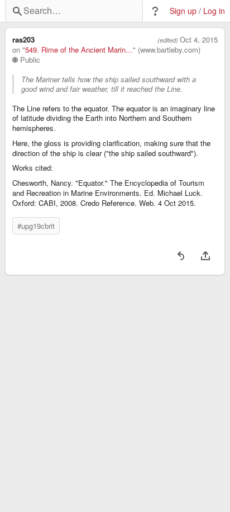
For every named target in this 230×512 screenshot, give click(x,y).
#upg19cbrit (36, 225)
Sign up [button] (183, 11)
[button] (155, 11)
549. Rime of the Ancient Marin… (79, 50)
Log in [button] (214, 11)
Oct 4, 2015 (199, 40)
